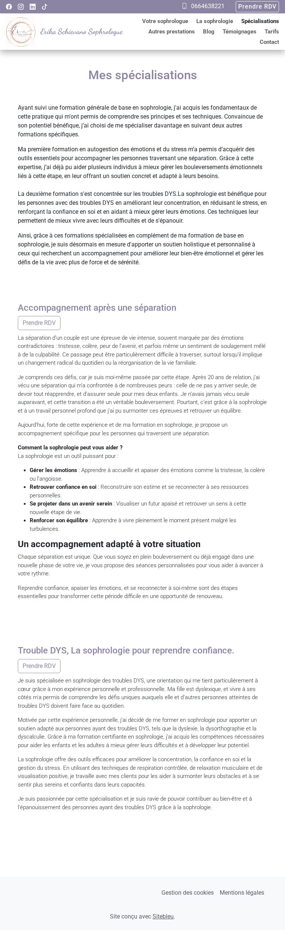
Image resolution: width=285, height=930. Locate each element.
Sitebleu (163, 916)
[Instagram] (21, 6)
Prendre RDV (257, 6)
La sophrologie (214, 21)
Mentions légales (242, 892)
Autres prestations (171, 31)
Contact (269, 42)
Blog (208, 31)
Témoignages (239, 31)
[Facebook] (9, 6)
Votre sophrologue (165, 21)
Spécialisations (260, 21)
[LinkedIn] (33, 6)
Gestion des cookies (187, 892)
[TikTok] (45, 6)
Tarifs (272, 31)
